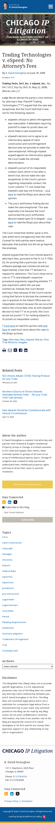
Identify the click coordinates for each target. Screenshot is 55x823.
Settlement (8, 627)
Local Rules (7, 610)
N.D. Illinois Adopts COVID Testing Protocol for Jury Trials (26, 377)
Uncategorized (10, 650)
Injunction (7, 576)
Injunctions (7, 582)
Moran (39, 339)
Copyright (7, 548)
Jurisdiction (8, 588)
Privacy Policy (11, 801)
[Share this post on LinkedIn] (25, 350)
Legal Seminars (10, 605)
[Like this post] (20, 350)
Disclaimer (27, 801)
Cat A (5, 536)
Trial (12, 77)
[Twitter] (15, 502)
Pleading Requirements (14, 622)
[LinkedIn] (9, 502)
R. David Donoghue (16, 73)
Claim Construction (12, 542)
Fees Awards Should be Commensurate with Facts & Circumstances (26, 412)
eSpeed (30, 339)
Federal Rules (9, 571)
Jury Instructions (10, 593)
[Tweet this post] (15, 350)
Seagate (22, 342)
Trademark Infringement (15, 639)
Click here (9, 325)
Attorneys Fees (17, 339)
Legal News (8, 599)
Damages (7, 554)
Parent (5, 616)
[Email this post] (10, 350)
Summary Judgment (12, 633)
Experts (6, 565)
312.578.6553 (20, 776)
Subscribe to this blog (17, 507)
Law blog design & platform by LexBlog (25, 816)
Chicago (27, 26)
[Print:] (4, 350)
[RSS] (4, 502)
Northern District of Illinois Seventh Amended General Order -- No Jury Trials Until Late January (24, 394)
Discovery (7, 559)
